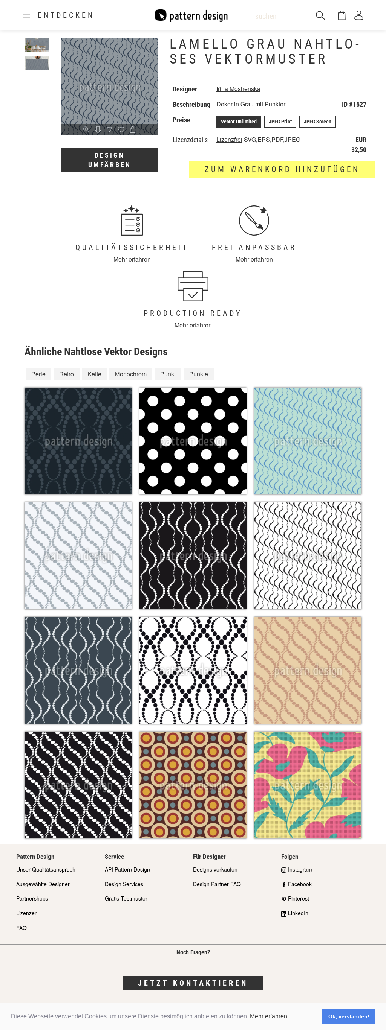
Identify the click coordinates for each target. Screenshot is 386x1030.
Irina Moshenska (238, 88)
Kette (94, 374)
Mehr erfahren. (269, 1016)
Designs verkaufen (215, 869)
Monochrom (131, 374)
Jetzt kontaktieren (193, 982)
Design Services (124, 884)
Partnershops (32, 898)
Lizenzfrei (229, 139)
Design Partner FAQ (217, 884)
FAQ (21, 927)
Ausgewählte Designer (43, 884)
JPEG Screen (317, 122)
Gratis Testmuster (126, 898)
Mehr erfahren (132, 259)
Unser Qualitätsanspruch (45, 869)
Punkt (168, 374)
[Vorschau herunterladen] (98, 130)
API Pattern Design (127, 869)
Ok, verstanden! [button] (348, 1016)
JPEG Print (280, 122)
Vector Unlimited (239, 122)
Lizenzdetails (190, 140)
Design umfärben (109, 160)
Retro (66, 374)
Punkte (198, 374)
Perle (38, 374)
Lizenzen (27, 913)
